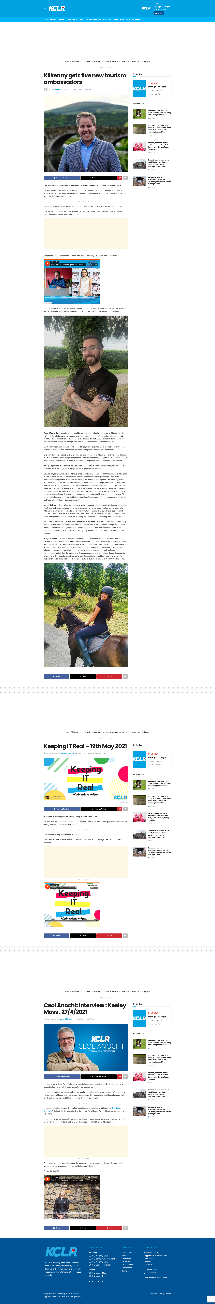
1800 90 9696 (151, 1269)
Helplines (119, 19)
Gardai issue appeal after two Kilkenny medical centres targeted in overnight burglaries (158, 163)
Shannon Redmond (67, 753)
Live (46, 19)
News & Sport (87, 89)
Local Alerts (127, 1252)
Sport (62, 19)
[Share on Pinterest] (119, 178)
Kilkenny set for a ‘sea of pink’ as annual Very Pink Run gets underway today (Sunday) (158, 146)
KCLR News (78, 89)
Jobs (82, 19)
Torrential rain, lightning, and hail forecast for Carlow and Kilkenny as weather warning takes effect (159, 128)
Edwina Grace (55, 89)
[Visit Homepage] (57, 8)
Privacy (161, 1294)
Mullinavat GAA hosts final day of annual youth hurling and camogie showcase (159, 112)
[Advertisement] (107, 41)
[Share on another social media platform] (125, 178)
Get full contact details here (155, 1277)
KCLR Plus (134, 19)
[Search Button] (170, 19)
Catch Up (91, 753)
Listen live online (96, 1280)
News (53, 19)
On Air (71, 19)
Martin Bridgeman (66, 1019)
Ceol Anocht (90, 1019)
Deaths (107, 19)
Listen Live (158, 13)
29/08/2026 (152, 187)
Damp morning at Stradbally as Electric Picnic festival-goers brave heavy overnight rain (159, 180)
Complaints (126, 1258)
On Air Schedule (128, 1264)
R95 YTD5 (148, 1264)
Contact (168, 1294)
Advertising (94, 19)
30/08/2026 (152, 118)
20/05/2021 (68, 89)
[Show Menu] (45, 8)
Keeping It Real (100, 753)
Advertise (126, 1261)
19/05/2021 (82, 753)
